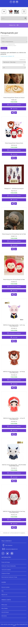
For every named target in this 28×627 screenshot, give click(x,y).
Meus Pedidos (5, 608)
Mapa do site (4, 594)
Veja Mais (15, 108)
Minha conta (4, 604)
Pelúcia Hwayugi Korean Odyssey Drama (14, 143)
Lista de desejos (5, 612)
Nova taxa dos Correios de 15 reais (9, 577)
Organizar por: (23, 59)
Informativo (4, 615)
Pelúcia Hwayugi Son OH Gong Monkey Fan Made (14, 279)
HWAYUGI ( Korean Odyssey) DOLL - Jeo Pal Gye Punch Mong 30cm (14, 372)
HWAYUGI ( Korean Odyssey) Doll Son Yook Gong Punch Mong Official (14, 512)
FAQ (2, 590)
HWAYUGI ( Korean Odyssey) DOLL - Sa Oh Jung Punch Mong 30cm (14, 325)
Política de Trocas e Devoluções (9, 566)
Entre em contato (5, 587)
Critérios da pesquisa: (5, 35)
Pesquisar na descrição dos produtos (9, 45)
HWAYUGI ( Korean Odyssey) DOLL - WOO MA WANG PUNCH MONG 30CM (14, 465)
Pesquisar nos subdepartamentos (8, 44)
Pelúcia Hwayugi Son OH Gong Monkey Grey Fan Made (14, 234)
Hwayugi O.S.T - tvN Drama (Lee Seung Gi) (14, 188)
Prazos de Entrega (6, 562)
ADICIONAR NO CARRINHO (15, 104)
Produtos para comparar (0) (7, 56)
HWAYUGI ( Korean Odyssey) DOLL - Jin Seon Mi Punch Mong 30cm (14, 419)
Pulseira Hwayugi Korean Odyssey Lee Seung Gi (13, 97)
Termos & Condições (6, 569)
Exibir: (24, 64)
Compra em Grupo (6, 573)
